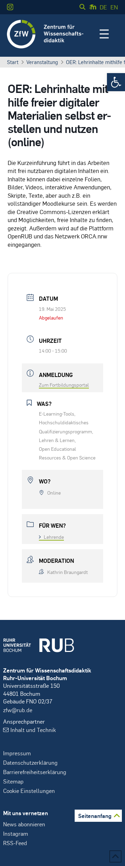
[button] (116, 82)
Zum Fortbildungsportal (64, 384)
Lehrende (54, 537)
